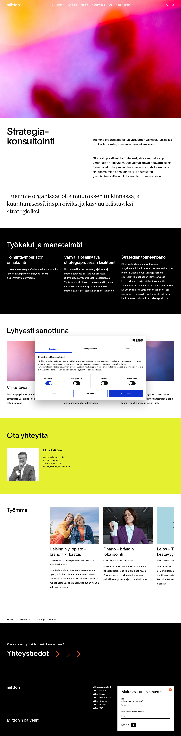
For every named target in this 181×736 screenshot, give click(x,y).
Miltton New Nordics (102, 697)
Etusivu (10, 620)
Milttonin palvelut (23, 720)
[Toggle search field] (167, 5)
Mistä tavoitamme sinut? (133, 712)
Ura (110, 5)
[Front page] (13, 4)
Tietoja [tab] (127, 349)
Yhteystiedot (123, 5)
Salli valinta (90, 394)
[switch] (76, 383)
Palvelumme (57, 5)
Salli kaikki (126, 394)
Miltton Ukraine (99, 705)
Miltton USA (98, 708)
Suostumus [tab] (54, 349)
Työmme (72, 5)
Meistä (84, 5)
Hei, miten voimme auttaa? (132, 700)
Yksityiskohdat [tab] (90, 349)
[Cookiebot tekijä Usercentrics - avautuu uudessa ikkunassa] (132, 340)
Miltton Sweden (100, 701)
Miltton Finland (99, 694)
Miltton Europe (99, 690)
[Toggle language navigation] (173, 5)
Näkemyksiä (98, 5)
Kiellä (55, 394)
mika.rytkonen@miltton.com (56, 467)
